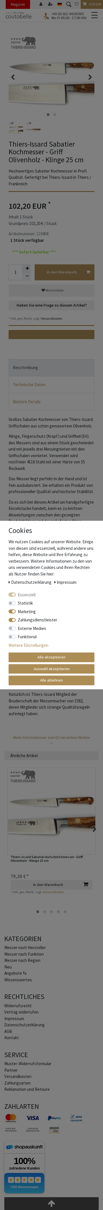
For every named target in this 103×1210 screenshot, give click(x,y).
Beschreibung (25, 367)
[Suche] (68, 4)
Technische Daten (29, 384)
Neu (8, 967)
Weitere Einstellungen (28, 645)
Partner (11, 1070)
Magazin (18, 4)
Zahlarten (21, 1106)
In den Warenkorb (62, 272)
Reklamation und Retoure (27, 1089)
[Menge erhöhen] (26, 268)
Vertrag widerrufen (21, 1012)
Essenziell (26, 594)
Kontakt (11, 1037)
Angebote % (15, 973)
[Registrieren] (51, 4)
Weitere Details (27, 401)
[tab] (51, 367)
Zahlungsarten (17, 1083)
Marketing (27, 611)
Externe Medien (32, 628)
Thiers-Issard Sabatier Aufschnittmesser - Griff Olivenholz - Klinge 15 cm (47, 859)
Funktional (27, 636)
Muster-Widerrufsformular (28, 1063)
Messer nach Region (22, 960)
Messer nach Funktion (24, 954)
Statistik (25, 603)
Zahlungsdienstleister (37, 620)
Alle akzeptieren (51, 657)
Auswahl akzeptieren (52, 668)
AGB (8, 1031)
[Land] (60, 4)
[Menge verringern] (26, 276)
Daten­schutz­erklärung (24, 1024)
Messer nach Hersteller (25, 947)
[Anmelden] (41, 4)
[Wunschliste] (77, 4)
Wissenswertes (18, 979)
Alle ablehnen (51, 680)
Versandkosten (51, 318)
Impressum (14, 1018)
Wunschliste (54, 290)
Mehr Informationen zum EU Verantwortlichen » (51, 740)
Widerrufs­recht (18, 1005)
